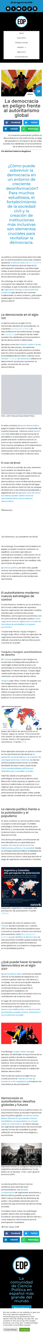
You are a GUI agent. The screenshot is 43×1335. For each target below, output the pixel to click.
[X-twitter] (13, 8)
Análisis (20, 47)
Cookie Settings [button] (10, 1330)
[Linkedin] (35, 8)
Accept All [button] (24, 1330)
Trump (11, 358)
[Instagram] (24, 8)
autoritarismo (35, 262)
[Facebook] (8, 8)
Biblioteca (21, 52)
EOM (24, 742)
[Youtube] (18, 8)
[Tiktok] (29, 8)
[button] (13, 122)
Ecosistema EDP (21, 57)
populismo (9, 334)
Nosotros (21, 38)
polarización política (20, 328)
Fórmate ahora (21, 43)
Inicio (21, 33)
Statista (4, 913)
